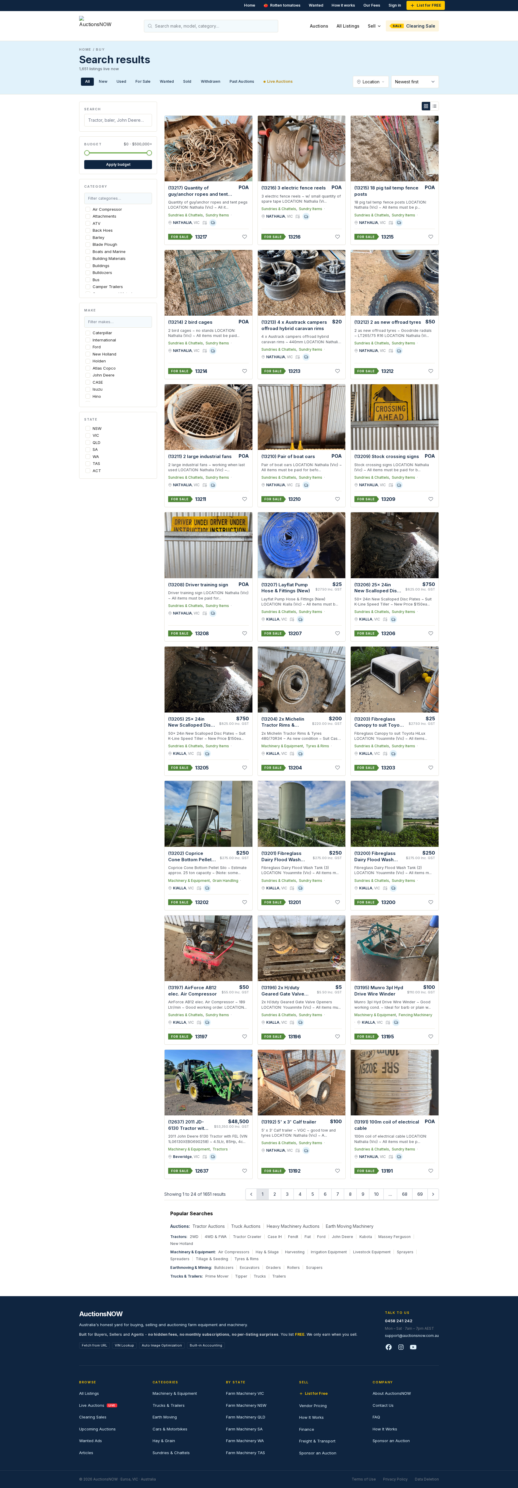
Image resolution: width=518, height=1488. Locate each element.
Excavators (250, 1267)
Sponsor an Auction (317, 1453)
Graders (273, 1267)
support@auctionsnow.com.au (412, 1335)
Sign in (395, 5)
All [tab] (87, 81)
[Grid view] (426, 106)
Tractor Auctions (208, 1226)
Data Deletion (427, 1479)
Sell (372, 25)
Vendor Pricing (313, 1405)
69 (420, 1194)
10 (376, 1194)
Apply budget (118, 164)
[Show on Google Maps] (204, 223)
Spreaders (179, 1259)
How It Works (311, 1417)
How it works (343, 5)
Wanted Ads (90, 1440)
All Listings (348, 25)
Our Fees (371, 5)
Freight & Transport (317, 1441)
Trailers (279, 1276)
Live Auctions (97, 1405)
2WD (194, 1236)
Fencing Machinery (415, 1015)
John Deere (342, 1236)
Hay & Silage (267, 1252)
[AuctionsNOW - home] (97, 26)
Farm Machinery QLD (245, 1417)
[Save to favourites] (244, 237)
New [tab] (103, 81)
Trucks (260, 1276)
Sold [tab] (187, 81)
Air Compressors (233, 1252)
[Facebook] (388, 1347)
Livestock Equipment (372, 1252)
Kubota (365, 1236)
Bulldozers (224, 1267)
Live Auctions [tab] (280, 81)
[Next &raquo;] (433, 1194)
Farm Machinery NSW (246, 1405)
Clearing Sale (414, 25)
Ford (321, 1236)
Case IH (275, 1236)
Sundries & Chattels (185, 215)
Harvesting (295, 1252)
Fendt (293, 1236)
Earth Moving (165, 1417)
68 (404, 1194)
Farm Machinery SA (244, 1429)
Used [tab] (122, 81)
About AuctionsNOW (392, 1393)
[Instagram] (401, 1347)
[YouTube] (413, 1347)
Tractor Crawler (247, 1236)
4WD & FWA (216, 1236)
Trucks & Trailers (169, 1405)
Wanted (316, 5)
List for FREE (429, 5)
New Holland (181, 1243)
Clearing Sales (92, 1417)
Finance (306, 1429)
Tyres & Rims (317, 746)
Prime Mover (217, 1276)
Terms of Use (364, 1479)
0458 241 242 (398, 1320)
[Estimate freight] (212, 222)
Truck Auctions (245, 1226)
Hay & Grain (164, 1440)
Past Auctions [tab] (242, 81)
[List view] (434, 106)
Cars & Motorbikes (170, 1429)
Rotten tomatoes (281, 5)
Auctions (319, 25)
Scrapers (314, 1267)
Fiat (308, 1236)
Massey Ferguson (394, 1236)
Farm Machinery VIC (245, 1393)
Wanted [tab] (167, 81)
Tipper (241, 1276)
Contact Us (383, 1405)
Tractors (220, 1149)
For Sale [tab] (142, 81)
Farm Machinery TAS (245, 1452)
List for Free (316, 1393)
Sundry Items (217, 215)
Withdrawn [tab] (210, 81)
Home (249, 5)
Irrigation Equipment (329, 1252)
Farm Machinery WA (245, 1440)
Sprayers (405, 1252)
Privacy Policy (395, 1479)
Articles (86, 1452)
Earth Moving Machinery (350, 1226)
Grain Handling (225, 880)
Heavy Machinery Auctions (293, 1226)
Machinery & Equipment (282, 746)
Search (92, 109)
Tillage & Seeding (212, 1259)
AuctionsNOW (101, 1314)
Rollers (293, 1267)
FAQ (376, 1417)
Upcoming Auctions (97, 1429)
